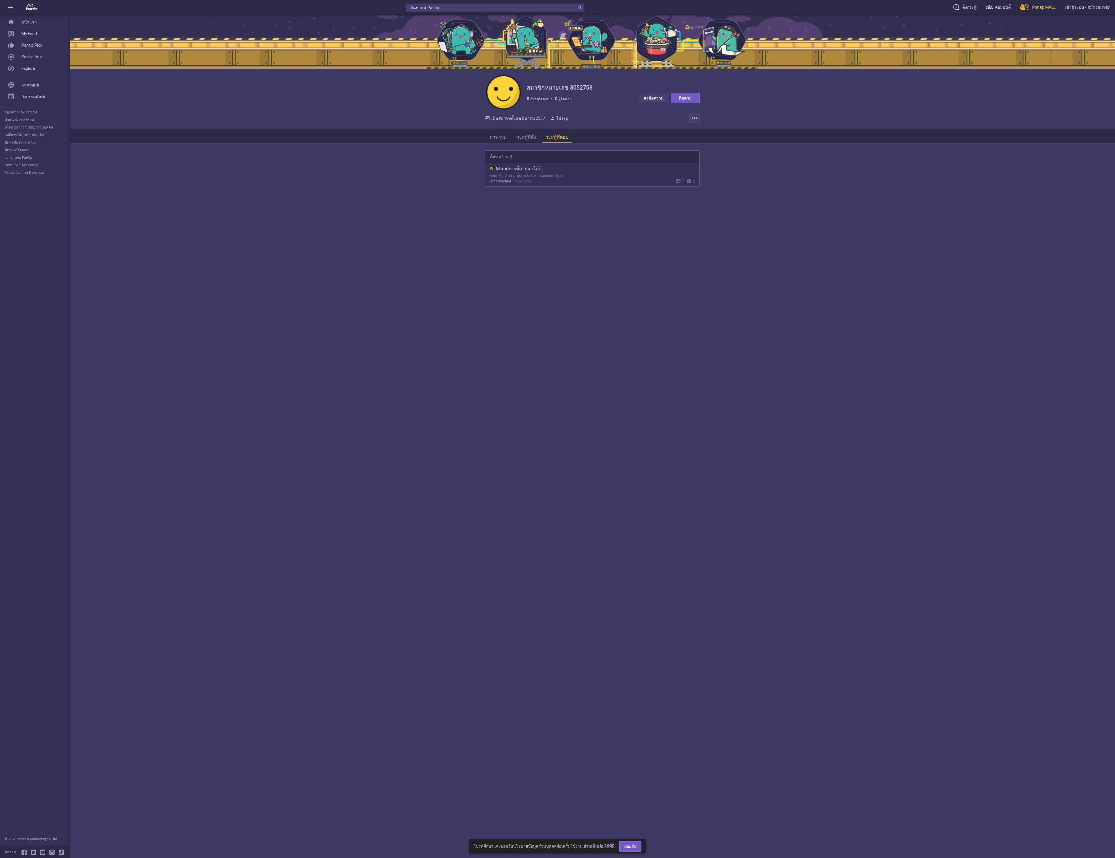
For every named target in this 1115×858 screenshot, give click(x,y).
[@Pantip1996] (34, 852)
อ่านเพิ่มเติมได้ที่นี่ (599, 846)
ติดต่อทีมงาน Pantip (20, 142)
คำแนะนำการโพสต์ (19, 120)
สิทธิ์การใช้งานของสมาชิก (24, 135)
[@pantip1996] (61, 852)
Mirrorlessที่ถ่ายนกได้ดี (519, 168)
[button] (10, 7)
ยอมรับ (630, 846)
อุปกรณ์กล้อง (526, 175)
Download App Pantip (21, 165)
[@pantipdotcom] (53, 852)
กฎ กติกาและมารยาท (21, 112)
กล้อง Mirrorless (502, 175)
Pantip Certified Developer (24, 173)
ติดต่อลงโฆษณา (17, 150)
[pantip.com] (31, 7)
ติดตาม (685, 98)
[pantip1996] (43, 852)
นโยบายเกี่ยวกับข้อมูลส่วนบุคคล (29, 127)
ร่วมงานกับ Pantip (18, 157)
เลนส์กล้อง (546, 175)
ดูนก (559, 175)
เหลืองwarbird (500, 181)
